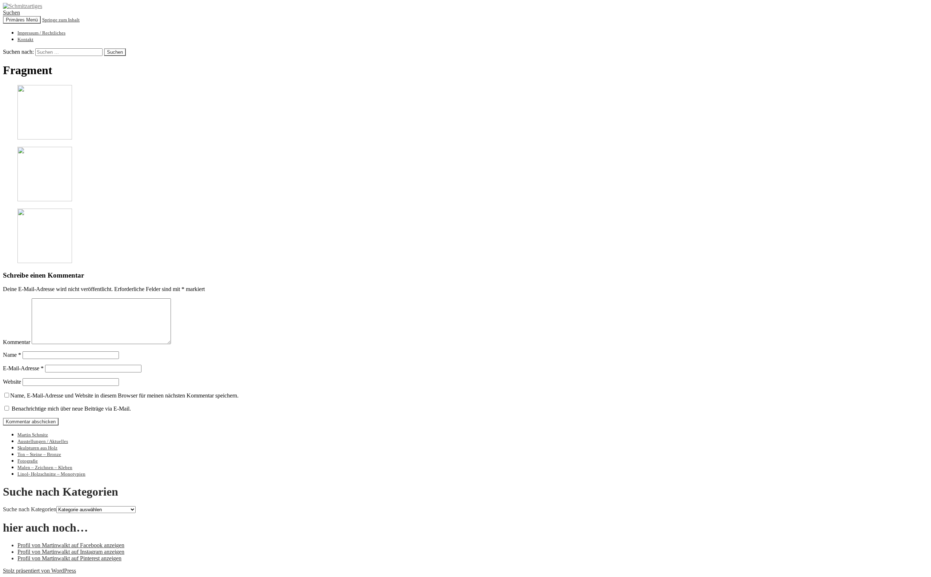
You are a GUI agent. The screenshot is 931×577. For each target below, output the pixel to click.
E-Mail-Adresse (23, 368)
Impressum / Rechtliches (41, 33)
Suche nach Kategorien (29, 509)
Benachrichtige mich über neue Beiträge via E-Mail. (71, 408)
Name (12, 355)
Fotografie (27, 461)
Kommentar (16, 342)
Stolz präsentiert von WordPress (39, 571)
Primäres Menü (22, 20)
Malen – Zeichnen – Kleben (44, 467)
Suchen (11, 12)
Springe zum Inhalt (61, 20)
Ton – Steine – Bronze (39, 454)
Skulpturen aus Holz (37, 448)
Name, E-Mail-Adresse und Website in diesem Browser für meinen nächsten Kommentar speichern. (124, 395)
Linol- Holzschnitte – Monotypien (51, 474)
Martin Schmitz (32, 434)
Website (12, 382)
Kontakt (25, 39)
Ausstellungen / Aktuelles (42, 441)
